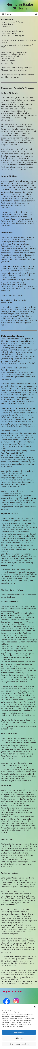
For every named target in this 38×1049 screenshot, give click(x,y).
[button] (35, 1007)
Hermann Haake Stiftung (20, 6)
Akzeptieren (19, 1032)
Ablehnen (19, 1038)
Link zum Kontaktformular (12, 31)
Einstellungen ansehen (19, 1044)
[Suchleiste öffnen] (36, 14)
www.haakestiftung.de (10, 34)
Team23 (16, 613)
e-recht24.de (18, 296)
